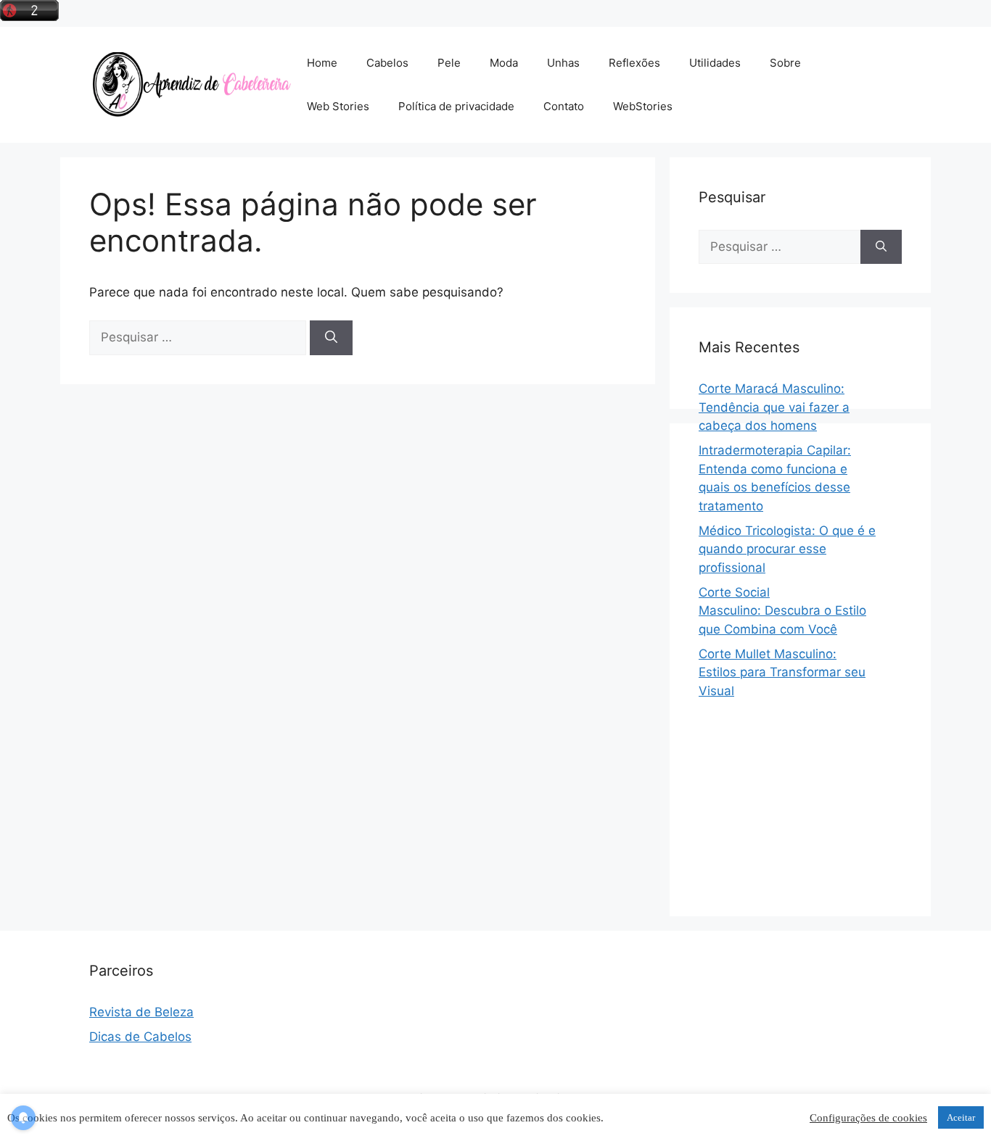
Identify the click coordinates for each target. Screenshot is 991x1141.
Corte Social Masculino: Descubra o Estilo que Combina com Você (782, 610)
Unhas (563, 63)
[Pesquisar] (331, 337)
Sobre (785, 63)
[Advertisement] (800, 917)
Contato (563, 106)
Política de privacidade (456, 106)
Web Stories (338, 106)
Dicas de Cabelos (140, 1036)
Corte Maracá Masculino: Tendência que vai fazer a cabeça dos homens (774, 407)
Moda (504, 63)
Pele (449, 63)
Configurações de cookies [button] (868, 1118)
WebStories (643, 106)
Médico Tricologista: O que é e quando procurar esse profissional (787, 549)
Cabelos (387, 63)
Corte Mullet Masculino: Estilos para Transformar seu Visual (782, 672)
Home (322, 63)
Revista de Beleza (141, 1012)
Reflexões (634, 63)
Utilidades (715, 63)
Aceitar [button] (961, 1117)
